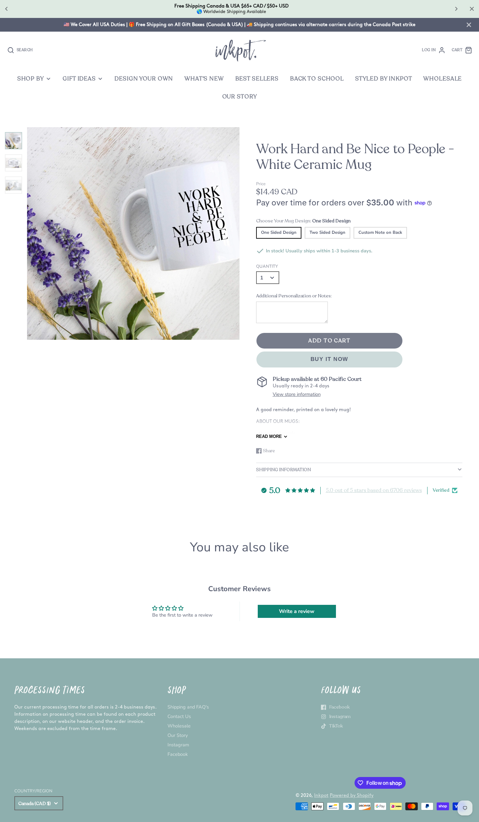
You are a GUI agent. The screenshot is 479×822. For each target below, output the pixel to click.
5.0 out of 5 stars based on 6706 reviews (374, 490)
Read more (269, 436)
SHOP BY (30, 78)
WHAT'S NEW (204, 78)
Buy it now (329, 359)
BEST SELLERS (257, 78)
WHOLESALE (442, 78)
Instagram (178, 744)
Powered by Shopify (351, 795)
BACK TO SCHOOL (317, 78)
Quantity (267, 266)
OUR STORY (239, 96)
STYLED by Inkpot (383, 78)
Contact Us (179, 716)
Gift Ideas (79, 78)
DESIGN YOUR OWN (143, 78)
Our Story (177, 735)
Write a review (296, 611)
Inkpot (321, 795)
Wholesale (179, 726)
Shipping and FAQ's (188, 707)
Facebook (177, 754)
